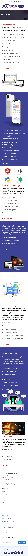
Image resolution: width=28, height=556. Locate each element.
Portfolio (5, 499)
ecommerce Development (9, 521)
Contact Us (6, 502)
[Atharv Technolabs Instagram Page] (18, 552)
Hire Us (21, 6)
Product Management (8, 515)
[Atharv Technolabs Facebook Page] (15, 552)
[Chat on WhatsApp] (12, 553)
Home (2, 16)
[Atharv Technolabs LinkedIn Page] (22, 552)
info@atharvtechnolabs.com (14, 1)
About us (5, 494)
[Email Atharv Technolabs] (5, 553)
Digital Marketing (7, 518)
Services (5, 497)
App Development (7, 510)
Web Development (7, 512)
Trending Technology (8, 527)
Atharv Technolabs (20, 549)
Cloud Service (6, 532)
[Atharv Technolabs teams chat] (9, 553)
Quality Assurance (7, 530)
